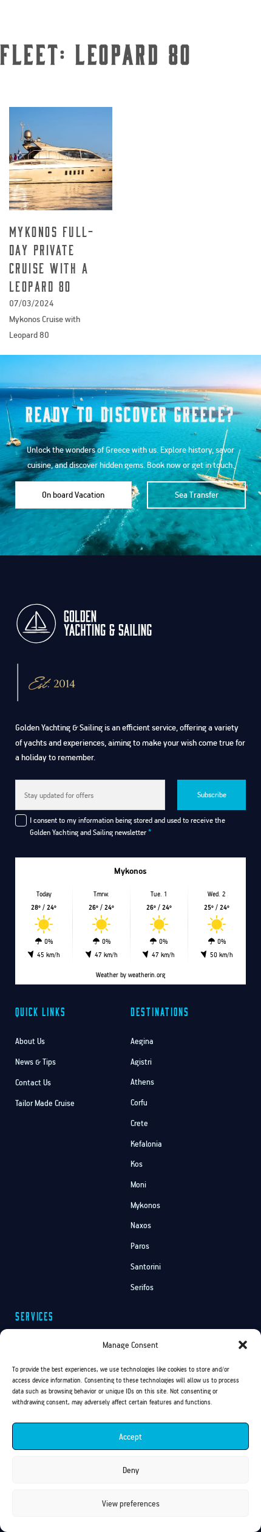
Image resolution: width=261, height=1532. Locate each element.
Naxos (140, 1225)
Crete (139, 1123)
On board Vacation (73, 494)
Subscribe (211, 794)
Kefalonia (146, 1144)
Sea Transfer (197, 494)
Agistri (141, 1062)
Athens (142, 1082)
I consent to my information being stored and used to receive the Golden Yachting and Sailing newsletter (127, 826)
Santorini (145, 1267)
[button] (243, 1345)
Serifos (142, 1287)
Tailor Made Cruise (45, 1103)
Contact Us (33, 1082)
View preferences (131, 1503)
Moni (138, 1185)
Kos (136, 1164)
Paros (139, 1246)
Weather (107, 974)
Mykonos (145, 1205)
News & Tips (35, 1062)
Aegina (142, 1041)
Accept (130, 1436)
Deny (131, 1470)
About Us (30, 1041)
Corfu (138, 1102)
